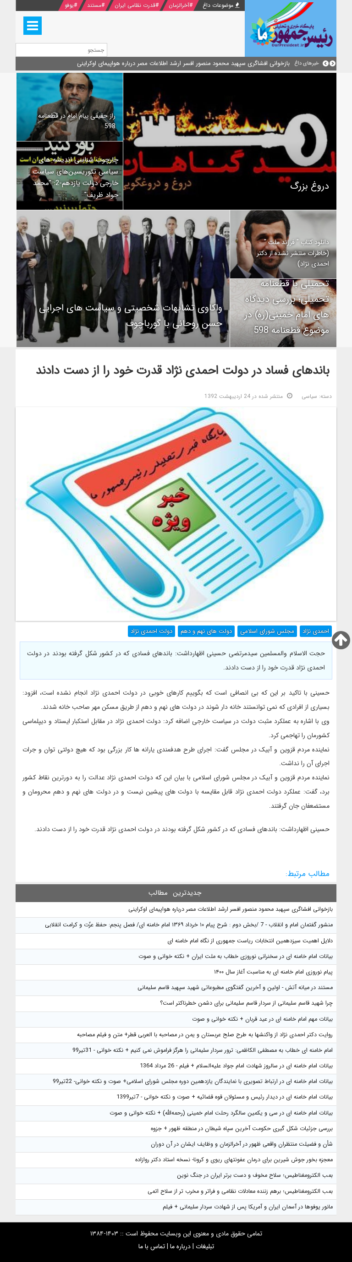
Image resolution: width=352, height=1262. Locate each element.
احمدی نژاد (315, 631)
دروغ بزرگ (309, 186)
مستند (94, 5)
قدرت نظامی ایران (135, 5)
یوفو (69, 5)
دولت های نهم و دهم (206, 631)
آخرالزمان (179, 5)
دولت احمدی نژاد (151, 631)
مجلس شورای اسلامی (267, 631)
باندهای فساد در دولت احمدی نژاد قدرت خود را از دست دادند (183, 370)
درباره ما (180, 1246)
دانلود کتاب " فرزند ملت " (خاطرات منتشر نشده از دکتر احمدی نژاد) (293, 253)
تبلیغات (205, 1246)
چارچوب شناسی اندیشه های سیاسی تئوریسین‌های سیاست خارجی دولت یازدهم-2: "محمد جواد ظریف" (75, 177)
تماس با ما (151, 1246)
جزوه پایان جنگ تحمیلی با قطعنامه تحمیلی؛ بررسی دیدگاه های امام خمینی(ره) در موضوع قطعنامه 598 (286, 299)
